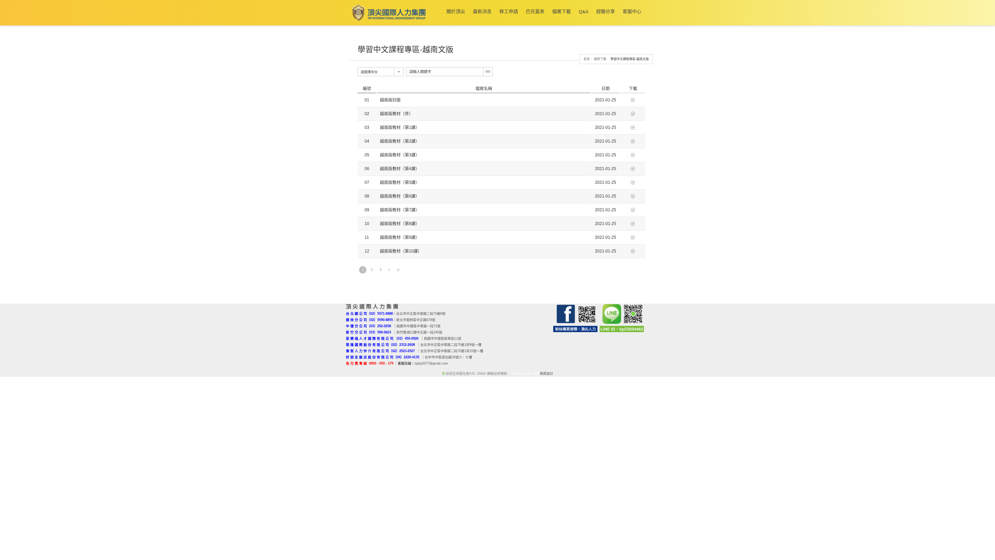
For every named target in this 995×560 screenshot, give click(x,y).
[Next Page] (389, 270)
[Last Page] (398, 270)
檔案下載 (561, 11)
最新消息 (482, 11)
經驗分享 (605, 11)
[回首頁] (388, 12)
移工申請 (508, 11)
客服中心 (632, 11)
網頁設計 (546, 373)
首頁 (587, 59)
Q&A (583, 11)
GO (488, 71)
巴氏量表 (535, 11)
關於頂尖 (455, 11)
